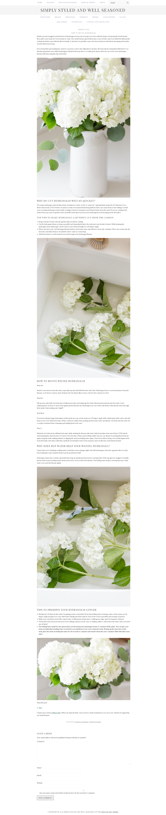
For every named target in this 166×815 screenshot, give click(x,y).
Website (39, 783)
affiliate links (56, 713)
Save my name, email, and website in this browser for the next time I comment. (67, 793)
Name (39, 768)
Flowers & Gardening (82, 722)
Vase (40, 708)
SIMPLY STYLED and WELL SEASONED (83, 10)
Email (39, 775)
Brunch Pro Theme (110, 812)
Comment (41, 741)
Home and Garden (95, 722)
